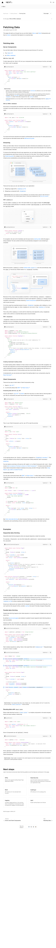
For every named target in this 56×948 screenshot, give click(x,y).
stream (8, 35)
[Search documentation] (51, 2)
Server (34, 33)
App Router (5, 13)
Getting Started (13, 13)
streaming (5, 461)
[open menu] (53, 2)
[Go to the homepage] (9, 2)
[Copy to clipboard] (50, 67)
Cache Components (31, 300)
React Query (25, 387)
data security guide (29, 138)
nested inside (30, 267)
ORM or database (11, 55)
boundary (41, 457)
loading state (37, 239)
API (10, 53)
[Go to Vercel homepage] (2, 2)
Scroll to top (19, 811)
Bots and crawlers (44, 196)
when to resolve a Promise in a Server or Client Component (21, 466)
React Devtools (7, 375)
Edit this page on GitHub (8, 811)
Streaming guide (9, 156)
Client (39, 33)
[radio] (29, 827)
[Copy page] (50, 13)
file (22, 188)
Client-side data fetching (11, 519)
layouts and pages (13, 618)
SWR (18, 387)
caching (31, 96)
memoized (33, 90)
